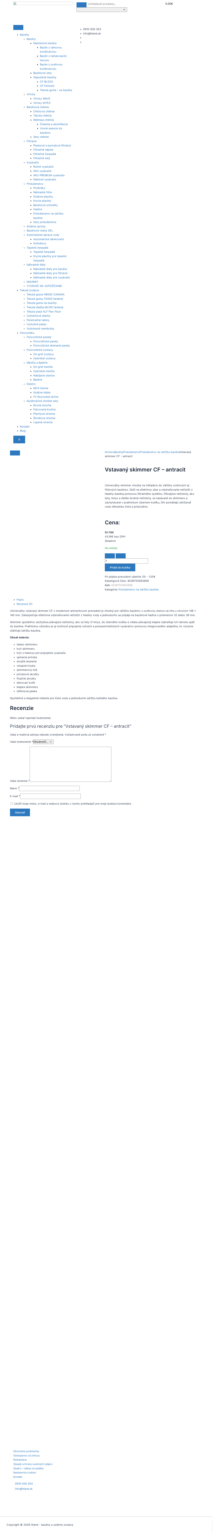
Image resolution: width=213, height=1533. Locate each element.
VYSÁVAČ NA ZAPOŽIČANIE (44, 286)
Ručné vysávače (43, 166)
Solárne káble (41, 392)
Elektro (31, 384)
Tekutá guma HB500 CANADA (46, 294)
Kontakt (25, 426)
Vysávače (33, 162)
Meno (14, 788)
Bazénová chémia (38, 107)
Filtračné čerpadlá (44, 154)
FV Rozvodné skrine (45, 396)
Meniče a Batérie (37, 362)
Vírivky (31, 94)
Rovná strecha (42, 405)
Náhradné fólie (42, 192)
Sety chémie (41, 136)
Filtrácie (32, 141)
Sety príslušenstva (44, 222)
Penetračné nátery (38, 320)
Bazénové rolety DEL (40, 230)
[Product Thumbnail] (15, 452)
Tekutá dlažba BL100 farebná (45, 307)
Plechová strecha (44, 413)
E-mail (15, 796)
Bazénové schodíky (45, 205)
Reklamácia (20, 1459)
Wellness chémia (43, 119)
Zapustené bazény (44, 77)
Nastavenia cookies (24, 1472)
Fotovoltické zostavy (40, 349)
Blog (23, 430)
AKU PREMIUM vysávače (49, 175)
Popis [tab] (20, 599)
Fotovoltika (27, 332)
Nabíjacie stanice (44, 375)
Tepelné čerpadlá (37, 247)
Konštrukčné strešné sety (42, 401)
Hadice (37, 209)
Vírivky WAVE (41, 98)
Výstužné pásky (37, 324)
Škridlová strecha (44, 418)
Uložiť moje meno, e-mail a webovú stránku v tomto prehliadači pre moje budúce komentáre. (73, 803)
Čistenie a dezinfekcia (54, 124)
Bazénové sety (42, 73)
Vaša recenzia (20, 780)
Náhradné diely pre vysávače (51, 277)
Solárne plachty (43, 196)
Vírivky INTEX (41, 103)
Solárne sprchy (36, 226)
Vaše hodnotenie (21, 741)
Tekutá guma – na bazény (56, 90)
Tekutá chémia (42, 115)
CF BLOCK (46, 81)
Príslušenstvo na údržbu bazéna (160, 452)
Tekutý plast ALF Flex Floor (44, 311)
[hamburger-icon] (18, 27)
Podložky (39, 188)
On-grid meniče (43, 366)
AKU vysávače (42, 171)
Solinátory (39, 243)
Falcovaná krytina (44, 409)
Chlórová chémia (44, 111)
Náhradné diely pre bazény (50, 269)
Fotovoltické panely (39, 337)
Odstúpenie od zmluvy (26, 1455)
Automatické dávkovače (48, 239)
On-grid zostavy (43, 354)
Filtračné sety (41, 158)
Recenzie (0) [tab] (24, 604)
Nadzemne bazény (45, 43)
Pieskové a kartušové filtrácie (52, 145)
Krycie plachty (42, 200)
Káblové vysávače (44, 179)
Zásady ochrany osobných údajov (32, 1464)
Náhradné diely (36, 264)
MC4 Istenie (40, 388)
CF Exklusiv (47, 85)
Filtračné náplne (43, 149)
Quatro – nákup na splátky (28, 1468)
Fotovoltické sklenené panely (51, 345)
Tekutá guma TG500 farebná (45, 298)
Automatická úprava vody (43, 234)
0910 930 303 (24, 1483)
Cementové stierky (38, 315)
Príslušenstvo (35, 183)
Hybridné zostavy (44, 358)
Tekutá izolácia (29, 290)
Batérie (37, 379)
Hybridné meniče (44, 371)
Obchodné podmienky (26, 1451)
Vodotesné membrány (40, 328)
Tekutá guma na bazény (42, 303)
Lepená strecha (43, 422)
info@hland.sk (24, 1488)
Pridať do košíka (120, 567)
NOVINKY (32, 281)
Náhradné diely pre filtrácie (50, 273)
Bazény (24, 34)
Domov (109, 452)
